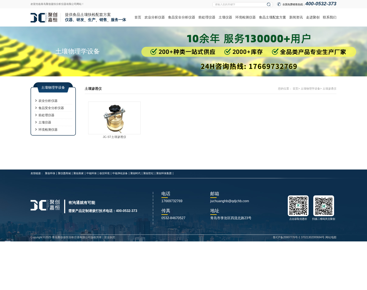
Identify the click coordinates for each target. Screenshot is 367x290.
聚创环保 (50, 173)
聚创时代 (135, 173)
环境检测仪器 (245, 17)
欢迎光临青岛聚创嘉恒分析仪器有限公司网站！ (57, 4)
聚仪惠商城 (64, 173)
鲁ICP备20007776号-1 (286, 237)
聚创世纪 (148, 173)
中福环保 (91, 173)
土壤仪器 (225, 17)
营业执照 (109, 237)
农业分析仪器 (154, 17)
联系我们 (329, 17)
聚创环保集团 (164, 173)
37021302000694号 (313, 237)
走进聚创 (313, 17)
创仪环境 (104, 173)
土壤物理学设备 (310, 88)
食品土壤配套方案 (272, 17)
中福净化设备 (120, 173)
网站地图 (330, 237)
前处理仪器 (206, 17)
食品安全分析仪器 (181, 17)
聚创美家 (78, 173)
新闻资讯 (296, 17)
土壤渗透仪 (329, 88)
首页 (137, 17)
